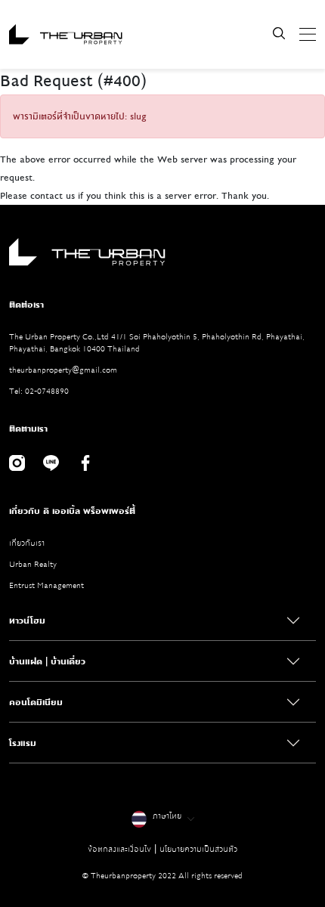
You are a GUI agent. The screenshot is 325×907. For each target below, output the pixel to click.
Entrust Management (46, 585)
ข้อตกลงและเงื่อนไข (119, 849)
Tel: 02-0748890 (39, 391)
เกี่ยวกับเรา (27, 543)
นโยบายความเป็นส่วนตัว (198, 849)
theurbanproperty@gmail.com (63, 370)
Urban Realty (33, 564)
